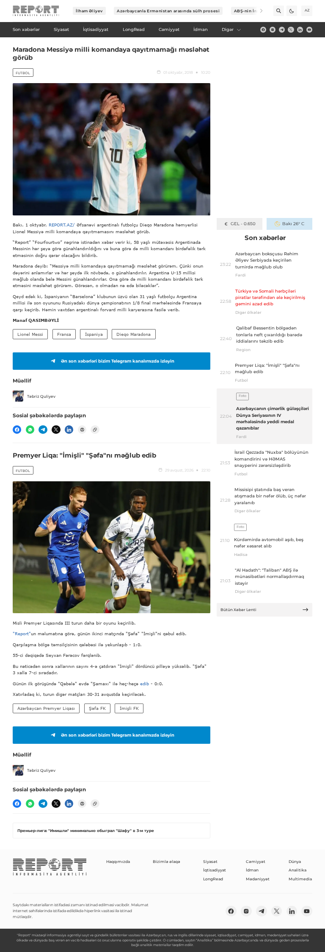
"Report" (22, 633)
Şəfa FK (97, 708)
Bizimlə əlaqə (166, 861)
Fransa (64, 334)
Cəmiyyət (255, 861)
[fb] (263, 30)
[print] (82, 429)
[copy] (95, 429)
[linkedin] (300, 30)
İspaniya (94, 334)
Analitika (297, 870)
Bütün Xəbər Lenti (238, 609)
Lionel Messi (30, 334)
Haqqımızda (118, 861)
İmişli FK (129, 708)
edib (145, 683)
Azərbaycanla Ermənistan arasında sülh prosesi (168, 10)
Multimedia (300, 879)
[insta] (272, 30)
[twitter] (291, 30)
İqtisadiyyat (214, 870)
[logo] (36, 11)
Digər (228, 29)
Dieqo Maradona (133, 334)
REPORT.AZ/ (62, 224)
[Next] (257, 11)
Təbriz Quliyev (41, 396)
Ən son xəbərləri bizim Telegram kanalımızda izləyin (117, 361)
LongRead (213, 879)
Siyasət (210, 861)
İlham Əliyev (89, 10)
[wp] (30, 429)
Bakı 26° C (293, 223)
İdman (252, 870)
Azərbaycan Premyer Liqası (46, 708)
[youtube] (309, 30)
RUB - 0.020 (243, 223)
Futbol (23, 73)
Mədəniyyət (258, 879)
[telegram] (282, 30)
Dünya (295, 861)
